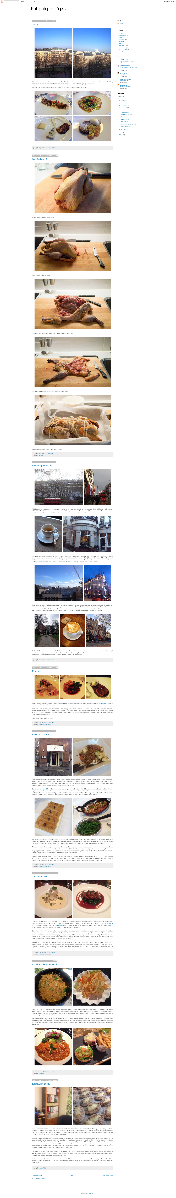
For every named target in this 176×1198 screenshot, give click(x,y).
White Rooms (123, 85)
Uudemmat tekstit (37, 1175)
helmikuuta (124, 108)
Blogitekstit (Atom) (41, 1178)
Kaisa (121, 23)
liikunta (121, 41)
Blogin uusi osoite (124, 80)
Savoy (35, 24)
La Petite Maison (40, 734)
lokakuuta (123, 100)
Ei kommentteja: (51, 147)
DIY (120, 33)
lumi (120, 43)
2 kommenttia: (50, 659)
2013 (121, 132)
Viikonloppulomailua (42, 465)
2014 (121, 98)
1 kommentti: (50, 1167)
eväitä (99, 82)
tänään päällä (123, 50)
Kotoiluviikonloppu (41, 1084)
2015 (121, 96)
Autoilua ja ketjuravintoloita (45, 964)
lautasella (41, 455)
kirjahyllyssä (122, 35)
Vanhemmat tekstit (108, 1175)
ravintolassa (42, 148)
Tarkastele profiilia (123, 26)
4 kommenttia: (50, 453)
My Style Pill (123, 73)
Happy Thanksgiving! (125, 74)
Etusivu (72, 1175)
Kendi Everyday (124, 60)
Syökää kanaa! (39, 159)
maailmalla (41, 660)
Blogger (92, 1193)
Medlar (35, 671)
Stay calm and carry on (125, 86)
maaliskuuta (124, 105)
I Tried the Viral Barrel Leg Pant (127, 61)
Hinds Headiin (62, 925)
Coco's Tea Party (125, 65)
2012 (121, 135)
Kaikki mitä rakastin (125, 79)
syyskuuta (124, 103)
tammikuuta (124, 129)
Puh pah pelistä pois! (50, 8)
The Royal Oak (39, 876)
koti (40, 1168)
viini (120, 52)
